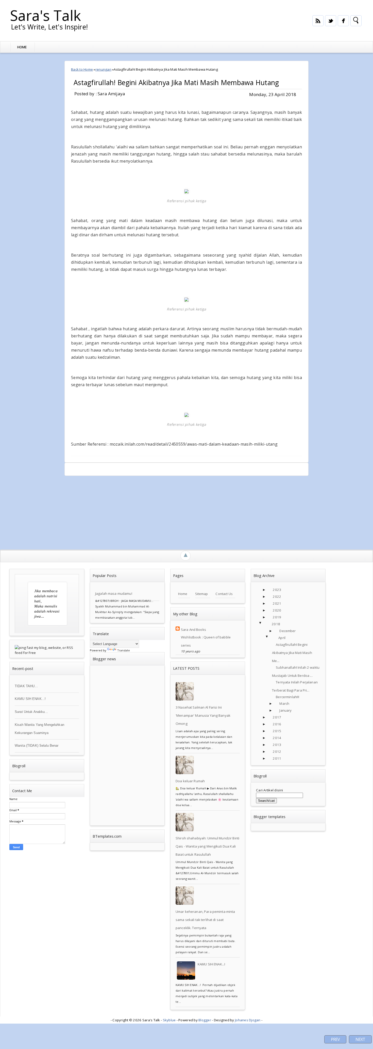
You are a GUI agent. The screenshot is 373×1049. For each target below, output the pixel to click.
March (284, 703)
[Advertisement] (131, 511)
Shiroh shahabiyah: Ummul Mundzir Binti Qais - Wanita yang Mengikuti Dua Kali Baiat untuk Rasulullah (207, 846)
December (287, 631)
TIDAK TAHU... (26, 686)
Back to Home (82, 69)
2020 (277, 610)
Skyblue (169, 1020)
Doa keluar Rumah (190, 781)
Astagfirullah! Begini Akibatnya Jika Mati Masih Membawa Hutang (176, 82)
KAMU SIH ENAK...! (30, 699)
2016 (277, 724)
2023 (277, 589)
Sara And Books (193, 629)
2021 (277, 603)
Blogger (204, 1020)
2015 (277, 731)
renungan (103, 69)
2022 (277, 596)
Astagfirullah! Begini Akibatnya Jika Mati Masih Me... (292, 652)
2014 (277, 737)
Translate (123, 650)
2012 (277, 751)
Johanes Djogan (248, 1020)
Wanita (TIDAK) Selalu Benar (37, 745)
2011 (277, 758)
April (281, 637)
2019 (277, 617)
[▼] (265, 624)
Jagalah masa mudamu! (113, 593)
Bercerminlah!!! (287, 697)
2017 (277, 717)
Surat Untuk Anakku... (31, 712)
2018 (276, 624)
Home (22, 47)
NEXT (360, 1039)
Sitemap (201, 593)
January (285, 710)
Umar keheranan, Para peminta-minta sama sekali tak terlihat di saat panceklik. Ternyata (205, 919)
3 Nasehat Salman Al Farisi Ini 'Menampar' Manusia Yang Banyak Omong (203, 715)
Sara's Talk (45, 15)
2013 (277, 744)
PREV (335, 1039)
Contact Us (223, 593)
